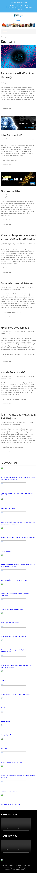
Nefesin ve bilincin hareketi (9, 791)
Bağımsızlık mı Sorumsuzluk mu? (10, 804)
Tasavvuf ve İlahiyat (9, 869)
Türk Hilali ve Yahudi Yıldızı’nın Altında (12, 609)
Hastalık (3, 681)
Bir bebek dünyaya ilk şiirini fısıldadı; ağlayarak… (15, 694)
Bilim (7, 219)
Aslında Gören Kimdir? (13, 372)
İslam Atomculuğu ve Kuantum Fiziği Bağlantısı (18, 416)
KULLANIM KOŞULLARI (14, 7)
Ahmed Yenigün (7, 139)
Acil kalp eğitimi (5, 721)
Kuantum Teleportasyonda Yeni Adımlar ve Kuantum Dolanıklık (18, 237)
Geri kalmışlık (7, 160)
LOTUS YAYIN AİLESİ (16, 5)
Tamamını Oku (7, 109)
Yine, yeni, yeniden (6, 735)
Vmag (28, 865)
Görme (12, 399)
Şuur (4, 356)
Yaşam (12, 868)
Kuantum (5, 104)
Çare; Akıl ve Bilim (11, 191)
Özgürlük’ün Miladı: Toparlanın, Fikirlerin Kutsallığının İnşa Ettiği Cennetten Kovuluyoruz (18, 523)
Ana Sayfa (4, 37)
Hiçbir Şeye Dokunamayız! (15, 327)
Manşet (8, 83)
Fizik (4, 267)
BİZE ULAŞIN (28, 7)
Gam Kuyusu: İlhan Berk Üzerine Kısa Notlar (14, 580)
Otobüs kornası (5, 708)
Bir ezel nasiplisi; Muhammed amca (11, 762)
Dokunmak (17, 354)
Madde (14, 312)
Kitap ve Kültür (19, 868)
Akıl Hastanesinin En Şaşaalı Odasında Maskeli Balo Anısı (18, 537)
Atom (4, 354)
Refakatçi (4, 748)
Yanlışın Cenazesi (6, 551)
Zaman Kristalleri (14, 104)
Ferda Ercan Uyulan (8, 81)
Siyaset (25, 868)
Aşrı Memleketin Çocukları (8, 508)
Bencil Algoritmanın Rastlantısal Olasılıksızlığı (14, 636)
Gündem (31, 243)
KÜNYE (27, 5)
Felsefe (18, 869)
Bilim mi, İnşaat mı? (11, 135)
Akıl (4, 219)
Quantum (19, 312)
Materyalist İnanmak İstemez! (17, 283)
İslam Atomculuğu (11, 447)
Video (20, 9)
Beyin (8, 354)
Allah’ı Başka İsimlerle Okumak (10, 623)
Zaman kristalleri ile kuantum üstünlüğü (17, 75)
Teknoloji (8, 197)
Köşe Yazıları (30, 139)
